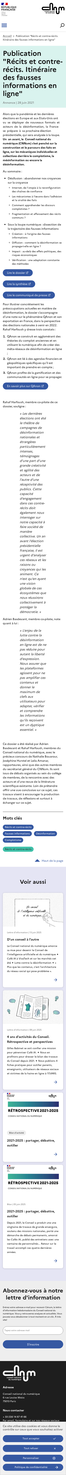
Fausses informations (17, 833)
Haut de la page (52, 861)
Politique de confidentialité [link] (31, 1467)
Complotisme (13, 840)
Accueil (7, 36)
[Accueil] (15, 10)
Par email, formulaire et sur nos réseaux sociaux (31, 1420)
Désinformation (45, 833)
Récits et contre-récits (18, 827)
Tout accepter (31, 1438)
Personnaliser (31, 1458)
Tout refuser (31, 1448)
